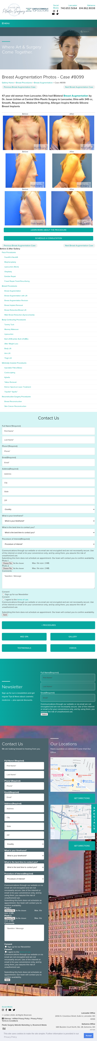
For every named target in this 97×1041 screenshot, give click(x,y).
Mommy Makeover (11, 329)
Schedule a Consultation (48, 238)
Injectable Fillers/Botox (13, 368)
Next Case (79, 87)
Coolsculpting (9, 373)
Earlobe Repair (10, 276)
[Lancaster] (72, 774)
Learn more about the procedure (48, 230)
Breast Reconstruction (13, 401)
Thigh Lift (8, 358)
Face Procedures (9, 252)
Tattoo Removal (10, 382)
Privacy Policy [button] (10, 1037)
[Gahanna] (72, 822)
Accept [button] (89, 1036)
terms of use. (23, 599)
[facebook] (57, 11)
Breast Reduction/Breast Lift (15, 310)
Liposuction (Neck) (11, 267)
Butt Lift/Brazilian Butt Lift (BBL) (16, 339)
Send (5, 615)
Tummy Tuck (9, 325)
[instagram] (54, 11)
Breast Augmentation (43, 82)
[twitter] (57, 14)
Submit (44, 714)
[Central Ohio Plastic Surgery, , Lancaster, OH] (14, 9)
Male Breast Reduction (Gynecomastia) (19, 315)
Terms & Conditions (10, 1021)
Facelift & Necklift (11, 257)
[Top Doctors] (37, 9)
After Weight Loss (11, 344)
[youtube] (53, 14)
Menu (7, 23)
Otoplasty (8, 272)
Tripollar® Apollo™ (11, 392)
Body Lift (7, 348)
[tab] (48, 625)
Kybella (7, 377)
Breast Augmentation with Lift (15, 296)
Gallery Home (8, 82)
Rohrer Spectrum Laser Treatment (17, 387)
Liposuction (8, 334)
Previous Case (19, 87)
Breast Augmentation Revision (16, 300)
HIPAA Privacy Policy (20, 1018)
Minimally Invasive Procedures (14, 363)
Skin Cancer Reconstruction (15, 406)
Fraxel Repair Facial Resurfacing (17, 281)
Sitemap (7, 1018)
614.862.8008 (87, 8)
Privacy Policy (36, 1018)
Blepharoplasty (10, 262)
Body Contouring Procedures (14, 320)
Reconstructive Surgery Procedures (16, 396)
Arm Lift (7, 353)
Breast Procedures (24, 82)
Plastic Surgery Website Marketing (16, 1025)
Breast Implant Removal (13, 305)
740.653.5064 (69, 8)
